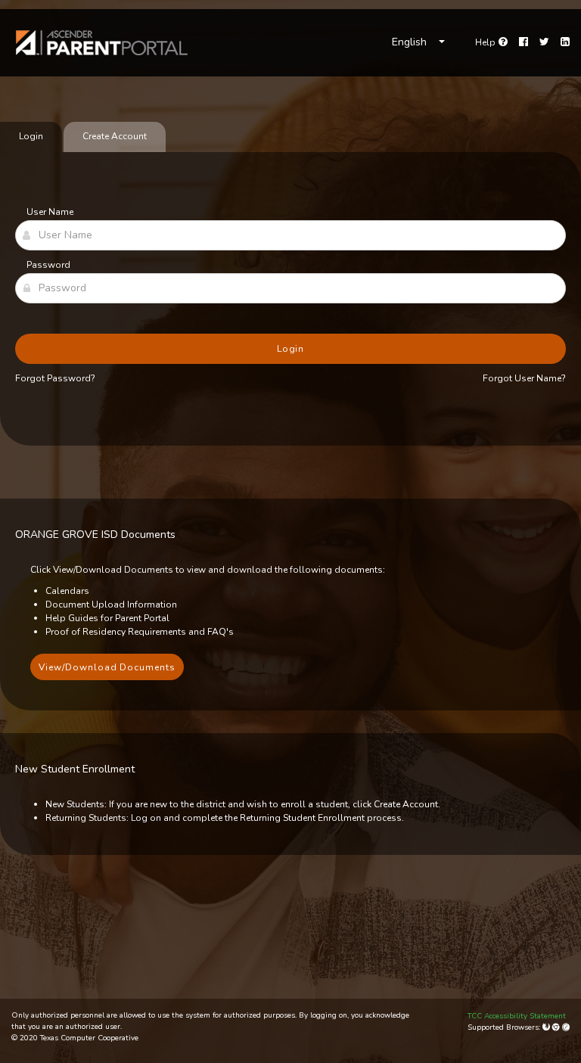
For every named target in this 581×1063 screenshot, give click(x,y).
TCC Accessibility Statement (517, 1016)
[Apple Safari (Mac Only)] (566, 1027)
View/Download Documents (107, 667)
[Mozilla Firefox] (547, 1027)
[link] (102, 43)
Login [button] (291, 349)
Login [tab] (31, 136)
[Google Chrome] (557, 1027)
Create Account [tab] (114, 136)
